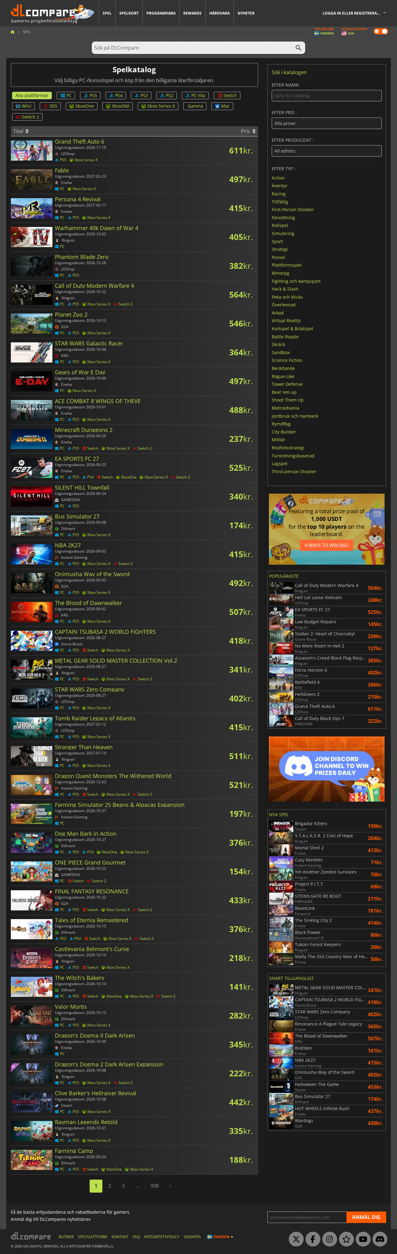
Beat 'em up (284, 392)
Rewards (192, 13)
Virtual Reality (286, 320)
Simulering (283, 233)
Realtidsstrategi (288, 448)
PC (69, 95)
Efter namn (285, 85)
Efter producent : (293, 140)
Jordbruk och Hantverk (295, 416)
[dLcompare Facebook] (311, 1239)
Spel (107, 13)
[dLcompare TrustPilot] (345, 1239)
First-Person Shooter (293, 209)
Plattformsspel (287, 265)
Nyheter (246, 13)
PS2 (169, 95)
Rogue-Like (283, 376)
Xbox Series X (161, 106)
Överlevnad (284, 305)
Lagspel (280, 463)
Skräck (278, 344)
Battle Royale (285, 336)
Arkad (278, 312)
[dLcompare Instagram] (328, 1239)
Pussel (278, 257)
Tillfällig (280, 201)
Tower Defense (287, 384)
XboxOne (84, 106)
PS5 (93, 95)
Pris (246, 131)
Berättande (283, 368)
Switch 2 (30, 117)
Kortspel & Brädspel (292, 328)
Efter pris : (284, 112)
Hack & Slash (285, 289)
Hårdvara (219, 13)
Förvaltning (283, 217)
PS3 (144, 95)
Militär (278, 439)
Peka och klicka (287, 297)
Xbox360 (120, 106)
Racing (279, 194)
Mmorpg (280, 273)
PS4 (119, 95)
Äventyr (280, 186)
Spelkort (129, 13)
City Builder (284, 431)
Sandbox (281, 352)
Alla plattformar (32, 95)
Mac (225, 106)
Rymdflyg (281, 424)
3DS (53, 106)
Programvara (161, 13)
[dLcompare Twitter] (294, 1239)
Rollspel (280, 225)
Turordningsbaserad (293, 455)
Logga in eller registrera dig (354, 13)
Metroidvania (285, 408)
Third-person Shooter (294, 471)
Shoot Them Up (288, 400)
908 (154, 1185)
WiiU (26, 106)
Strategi (280, 249)
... (137, 1185)
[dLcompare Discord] (378, 1239)
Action (278, 177)
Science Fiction (287, 360)
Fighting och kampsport (296, 281)
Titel (19, 131)
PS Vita (198, 95)
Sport (277, 241)
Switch (230, 95)
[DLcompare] (31, 1235)
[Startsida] (12, 31)
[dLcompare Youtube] (361, 1239)
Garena (195, 106)
